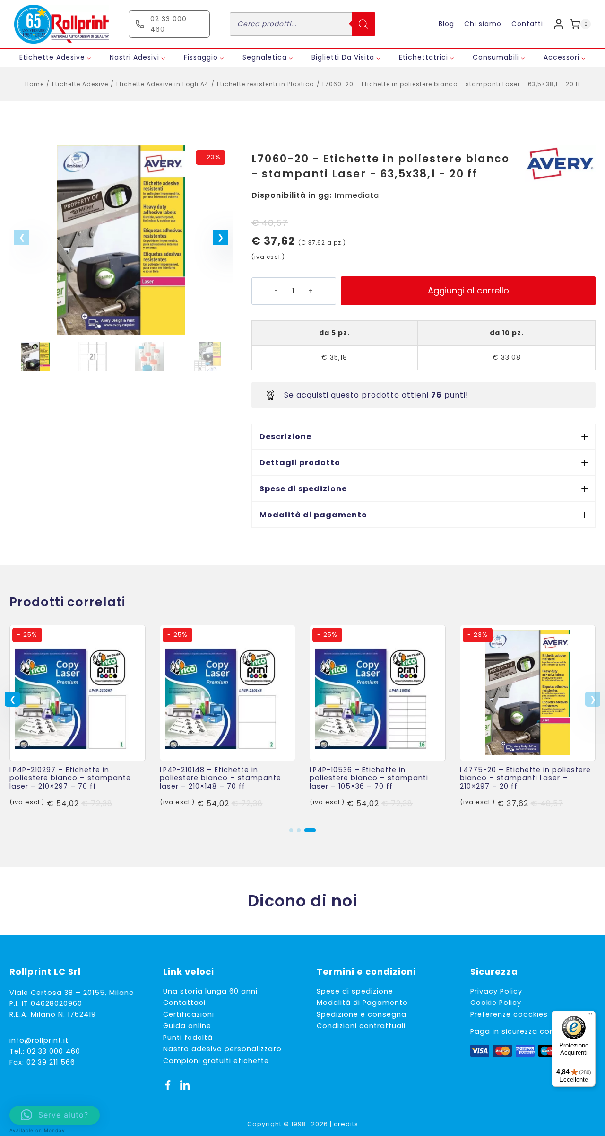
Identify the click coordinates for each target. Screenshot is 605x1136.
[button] (220, 237)
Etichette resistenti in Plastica (265, 84)
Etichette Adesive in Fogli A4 (162, 84)
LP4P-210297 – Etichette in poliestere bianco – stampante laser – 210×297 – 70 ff (70, 778)
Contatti (527, 23)
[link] (77, 721)
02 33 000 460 (53, 1051)
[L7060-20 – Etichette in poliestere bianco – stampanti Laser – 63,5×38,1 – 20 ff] (121, 240)
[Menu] (590, 1016)
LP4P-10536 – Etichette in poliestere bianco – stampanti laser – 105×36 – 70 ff (369, 778)
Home (34, 84)
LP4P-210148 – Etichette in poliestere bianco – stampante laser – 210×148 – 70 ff (220, 778)
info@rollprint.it (39, 1040)
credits (346, 1124)
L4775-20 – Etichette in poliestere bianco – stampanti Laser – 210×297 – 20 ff (525, 778)
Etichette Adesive (80, 84)
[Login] (559, 24)
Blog (446, 23)
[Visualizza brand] (560, 163)
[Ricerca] (363, 24)
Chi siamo (482, 23)
